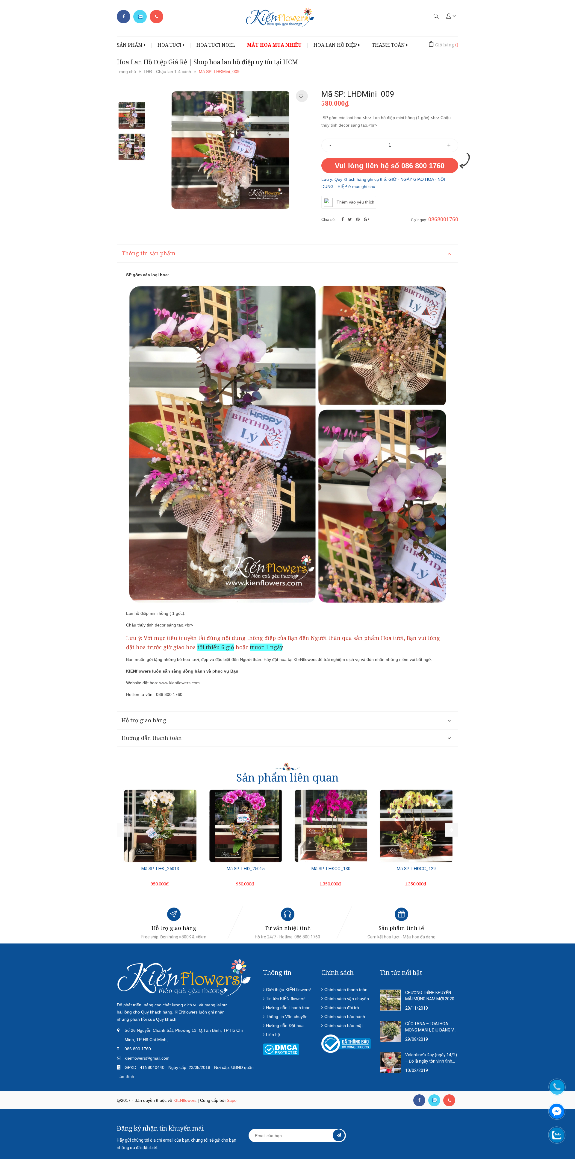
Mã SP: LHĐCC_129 (416, 868)
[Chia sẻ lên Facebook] (343, 219)
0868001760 (443, 219)
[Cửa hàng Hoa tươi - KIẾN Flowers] (184, 977)
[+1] (366, 219)
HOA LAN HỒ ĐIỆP (336, 45)
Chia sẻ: (328, 219)
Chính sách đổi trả (341, 1007)
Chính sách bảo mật (343, 1025)
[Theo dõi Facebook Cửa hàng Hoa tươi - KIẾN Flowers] (123, 16)
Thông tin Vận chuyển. (287, 1016)
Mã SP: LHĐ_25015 (245, 868)
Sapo (232, 1100)
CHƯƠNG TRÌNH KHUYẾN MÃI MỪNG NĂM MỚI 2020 (429, 995)
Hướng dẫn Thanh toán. (289, 1007)
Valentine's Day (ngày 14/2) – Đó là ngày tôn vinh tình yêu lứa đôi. (431, 1058)
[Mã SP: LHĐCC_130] (331, 826)
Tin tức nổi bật (401, 972)
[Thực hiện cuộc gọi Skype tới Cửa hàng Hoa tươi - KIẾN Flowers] (434, 1100)
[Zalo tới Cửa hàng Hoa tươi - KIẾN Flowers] (140, 16)
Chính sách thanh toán (345, 989)
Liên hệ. (273, 1034)
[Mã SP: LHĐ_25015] (245, 826)
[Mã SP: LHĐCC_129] (416, 826)
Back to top (475, 1125)
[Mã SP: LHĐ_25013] (160, 826)
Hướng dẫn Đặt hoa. (285, 1025)
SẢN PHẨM (130, 45)
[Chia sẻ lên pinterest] (358, 219)
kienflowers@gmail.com (147, 1058)
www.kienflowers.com (179, 682)
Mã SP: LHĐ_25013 (160, 868)
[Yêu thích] (301, 96)
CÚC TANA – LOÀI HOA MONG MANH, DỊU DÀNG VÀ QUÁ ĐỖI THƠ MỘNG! (431, 1027)
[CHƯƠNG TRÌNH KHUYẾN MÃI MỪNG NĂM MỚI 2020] (390, 999)
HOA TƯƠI (170, 45)
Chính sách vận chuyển (346, 998)
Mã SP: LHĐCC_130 (330, 868)
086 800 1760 (138, 1048)
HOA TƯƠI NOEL (215, 45)
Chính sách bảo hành (344, 1016)
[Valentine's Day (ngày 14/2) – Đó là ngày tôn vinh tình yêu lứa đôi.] (390, 1062)
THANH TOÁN (389, 45)
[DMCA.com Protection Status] (281, 1049)
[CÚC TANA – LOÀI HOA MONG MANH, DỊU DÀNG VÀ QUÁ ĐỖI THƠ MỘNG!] (390, 1030)
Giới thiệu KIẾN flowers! (288, 989)
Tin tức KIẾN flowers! (285, 998)
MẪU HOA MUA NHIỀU (274, 45)
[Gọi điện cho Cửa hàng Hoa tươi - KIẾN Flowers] (156, 16)
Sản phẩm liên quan (287, 777)
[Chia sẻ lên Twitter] (350, 219)
